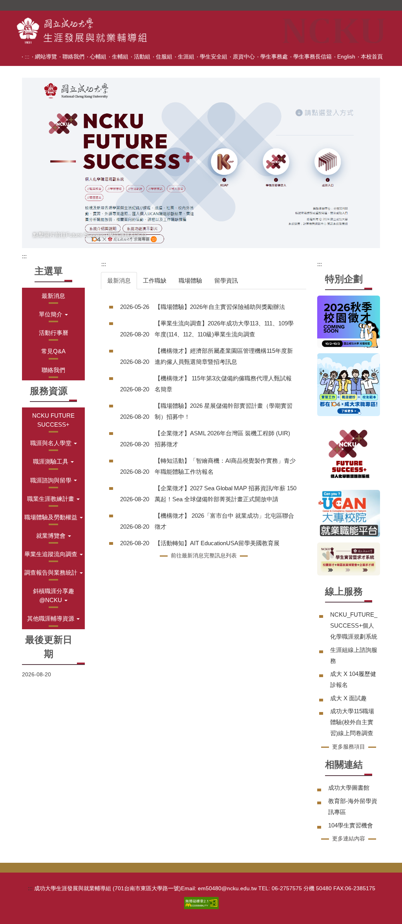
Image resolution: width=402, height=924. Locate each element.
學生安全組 (213, 56)
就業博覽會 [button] (51, 535)
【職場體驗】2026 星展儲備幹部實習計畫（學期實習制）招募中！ (223, 411)
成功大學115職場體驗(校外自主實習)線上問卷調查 (352, 722)
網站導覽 (46, 56)
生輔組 (120, 56)
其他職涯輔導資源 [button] (51, 618)
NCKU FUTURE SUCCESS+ (53, 420)
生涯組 (186, 56)
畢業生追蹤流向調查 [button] (51, 554)
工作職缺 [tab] (154, 280)
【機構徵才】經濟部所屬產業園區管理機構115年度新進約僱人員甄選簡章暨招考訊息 (224, 356)
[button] (53, 314)
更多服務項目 (348, 746)
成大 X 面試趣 (348, 698)
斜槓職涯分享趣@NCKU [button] (53, 595)
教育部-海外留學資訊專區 (352, 806)
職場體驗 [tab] (190, 280)
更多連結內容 (348, 838)
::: (27, 56)
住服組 (164, 56)
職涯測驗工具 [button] (51, 461)
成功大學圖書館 (348, 787)
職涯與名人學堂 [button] (51, 443)
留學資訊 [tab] (226, 280)
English (346, 56)
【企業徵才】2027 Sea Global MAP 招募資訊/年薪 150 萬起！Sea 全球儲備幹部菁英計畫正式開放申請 (225, 493)
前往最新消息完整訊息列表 (204, 555)
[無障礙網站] (201, 902)
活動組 (142, 56)
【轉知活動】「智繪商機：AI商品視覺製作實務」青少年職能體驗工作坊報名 (225, 466)
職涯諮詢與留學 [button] (51, 480)
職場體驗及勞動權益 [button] (51, 517)
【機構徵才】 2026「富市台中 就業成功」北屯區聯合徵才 (224, 521)
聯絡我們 (73, 56)
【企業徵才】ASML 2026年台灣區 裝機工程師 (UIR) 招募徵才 (222, 438)
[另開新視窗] (201, 163)
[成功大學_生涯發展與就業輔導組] (81, 31)
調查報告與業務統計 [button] (51, 572)
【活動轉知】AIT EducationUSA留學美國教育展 (217, 543)
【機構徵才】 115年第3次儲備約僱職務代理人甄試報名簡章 (223, 384)
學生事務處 (274, 56)
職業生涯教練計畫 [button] (51, 498)
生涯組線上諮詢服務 (353, 655)
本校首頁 (372, 56)
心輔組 (98, 56)
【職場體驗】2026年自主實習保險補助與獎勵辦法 (220, 306)
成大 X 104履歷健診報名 (353, 679)
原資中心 (244, 56)
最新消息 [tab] (119, 280)
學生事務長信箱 (312, 56)
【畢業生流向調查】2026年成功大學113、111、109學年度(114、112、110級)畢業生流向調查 (224, 329)
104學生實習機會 (350, 825)
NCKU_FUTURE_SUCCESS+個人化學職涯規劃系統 (353, 625)
